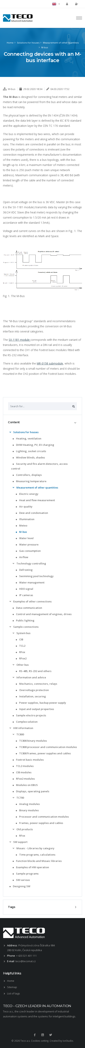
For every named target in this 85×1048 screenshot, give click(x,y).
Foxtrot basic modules (29, 759)
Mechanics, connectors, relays (38, 683)
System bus (23, 633)
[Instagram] (42, 1035)
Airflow (23, 557)
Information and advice (31, 677)
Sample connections (26, 627)
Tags (11, 907)
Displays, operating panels (32, 791)
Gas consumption (30, 551)
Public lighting (24, 620)
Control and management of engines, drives (43, 614)
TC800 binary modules (33, 740)
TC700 (20, 797)
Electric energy (28, 494)
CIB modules (23, 772)
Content (14, 422)
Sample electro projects (30, 715)
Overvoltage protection (34, 690)
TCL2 (22, 646)
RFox (22, 652)
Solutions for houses (28, 42)
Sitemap (12, 987)
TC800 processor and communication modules (48, 747)
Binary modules (29, 810)
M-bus (44, 47)
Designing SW (21, 886)
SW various (22, 880)
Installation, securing (32, 696)
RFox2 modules (25, 778)
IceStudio (68, 1040)
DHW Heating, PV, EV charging (34, 445)
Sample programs (27, 873)
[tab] (42, 422)
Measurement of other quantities (61, 42)
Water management (31, 582)
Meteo (23, 525)
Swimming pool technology (36, 576)
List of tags (13, 993)
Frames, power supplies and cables (41, 823)
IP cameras (26, 595)
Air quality (25, 506)
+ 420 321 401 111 (26, 955)
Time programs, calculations (37, 854)
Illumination (26, 519)
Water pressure (29, 544)
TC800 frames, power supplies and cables (45, 753)
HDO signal (26, 589)
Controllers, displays (28, 475)
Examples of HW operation (32, 867)
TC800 (20, 734)
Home (10, 42)
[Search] (73, 406)
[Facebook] (34, 1035)
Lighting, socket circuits (30, 451)
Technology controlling (31, 563)
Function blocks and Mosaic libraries (38, 861)
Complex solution (26, 721)
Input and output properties (36, 709)
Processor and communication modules (44, 816)
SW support (20, 842)
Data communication (28, 608)
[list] (10, 432)
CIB (21, 639)
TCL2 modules (24, 766)
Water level (26, 538)
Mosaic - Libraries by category (35, 848)
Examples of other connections (32, 601)
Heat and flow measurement (37, 500)
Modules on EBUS (26, 785)
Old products (24, 829)
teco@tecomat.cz (25, 961)
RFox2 (22, 658)
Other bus (22, 664)
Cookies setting (39, 1040)
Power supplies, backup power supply (42, 702)
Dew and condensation (33, 513)
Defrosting (26, 570)
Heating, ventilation (28, 438)
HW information (23, 728)
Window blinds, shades (30, 457)
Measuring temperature (30, 481)
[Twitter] (50, 1035)
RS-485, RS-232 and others (35, 671)
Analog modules (29, 804)
